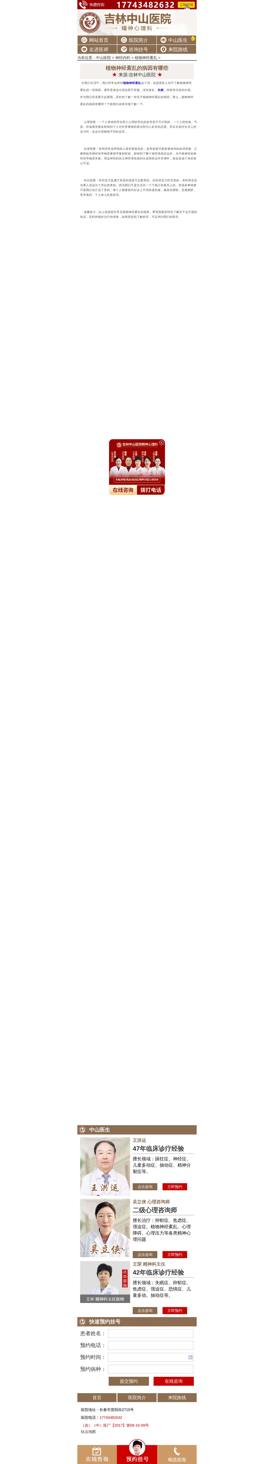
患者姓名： (93, 1333)
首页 (96, 1397)
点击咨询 (145, 1187)
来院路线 (178, 49)
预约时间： (93, 1357)
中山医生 (178, 40)
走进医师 (98, 49)
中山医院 (103, 58)
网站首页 (98, 40)
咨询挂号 (138, 49)
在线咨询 (174, 1381)
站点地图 (88, 1432)
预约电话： (93, 1345)
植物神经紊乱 (146, 58)
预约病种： (93, 1369)
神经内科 (122, 58)
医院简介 (138, 40)
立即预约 (174, 1187)
